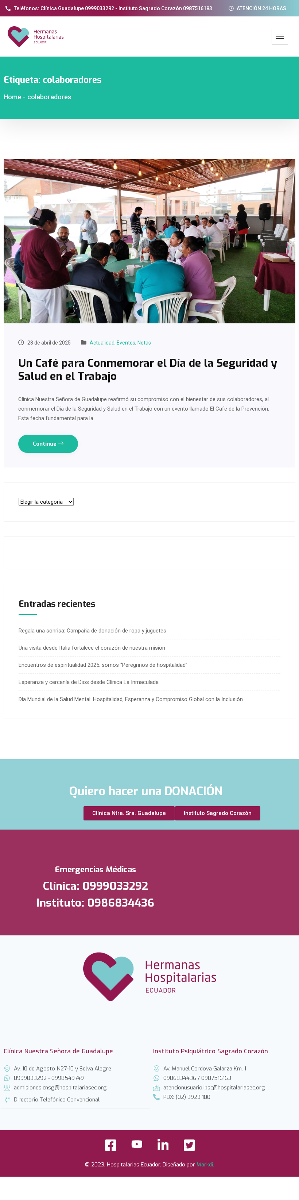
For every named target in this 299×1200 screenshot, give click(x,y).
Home (12, 97)
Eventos (126, 343)
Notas (144, 343)
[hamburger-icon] (280, 37)
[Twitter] (189, 1147)
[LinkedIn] (163, 1147)
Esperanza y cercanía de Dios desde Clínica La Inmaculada (89, 682)
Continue (45, 443)
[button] (129, 813)
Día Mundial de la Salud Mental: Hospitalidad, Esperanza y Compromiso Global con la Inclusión (131, 699)
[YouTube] (137, 1147)
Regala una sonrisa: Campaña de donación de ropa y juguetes (92, 630)
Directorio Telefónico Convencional (57, 1099)
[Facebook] (110, 1147)
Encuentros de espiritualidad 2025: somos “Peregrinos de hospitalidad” (103, 665)
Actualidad (102, 343)
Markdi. (205, 1164)
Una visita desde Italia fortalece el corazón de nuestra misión (92, 648)
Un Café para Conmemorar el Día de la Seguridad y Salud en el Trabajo (147, 370)
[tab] (75, 1100)
